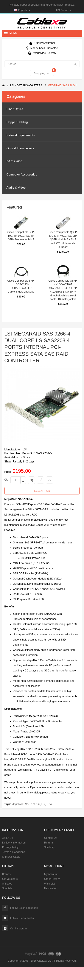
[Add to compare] (40, 480)
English (23, 10)
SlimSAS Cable (11, 856)
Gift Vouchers (10, 878)
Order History (52, 878)
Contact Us (50, 837)
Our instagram (18, 928)
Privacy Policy (10, 847)
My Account (51, 874)
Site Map (49, 847)
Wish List (49, 883)
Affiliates (7, 883)
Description (42, 491)
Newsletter (50, 888)
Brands (6, 874)
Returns (48, 842)
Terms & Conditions (13, 852)
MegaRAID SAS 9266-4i (62, 85)
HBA (49, 804)
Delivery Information (14, 842)
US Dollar (63, 10)
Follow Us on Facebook (24, 907)
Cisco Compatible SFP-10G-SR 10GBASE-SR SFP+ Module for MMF (21, 236)
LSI (24, 449)
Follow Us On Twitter (22, 918)
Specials (7, 888)
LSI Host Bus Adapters (26, 85)
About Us (7, 837)
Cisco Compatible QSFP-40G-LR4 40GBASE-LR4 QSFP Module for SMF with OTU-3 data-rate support (63, 240)
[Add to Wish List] (49, 480)
